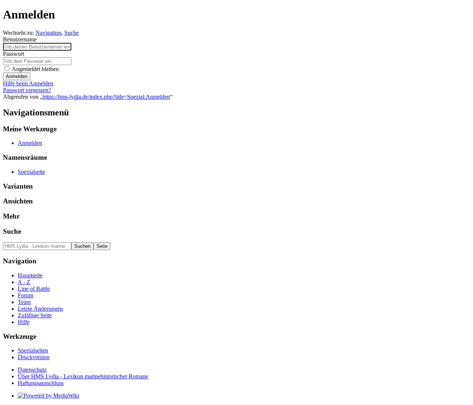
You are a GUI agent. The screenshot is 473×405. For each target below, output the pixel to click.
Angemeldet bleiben (35, 69)
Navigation (48, 33)
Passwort (13, 54)
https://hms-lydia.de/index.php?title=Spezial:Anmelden (106, 97)
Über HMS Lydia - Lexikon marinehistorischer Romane (83, 376)
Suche (71, 33)
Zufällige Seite (35, 315)
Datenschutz (32, 370)
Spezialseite (31, 172)
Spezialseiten (33, 350)
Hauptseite (30, 275)
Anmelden (16, 76)
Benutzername (20, 39)
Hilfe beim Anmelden (28, 83)
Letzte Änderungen (40, 309)
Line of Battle (34, 289)
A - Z (24, 282)
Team (24, 302)
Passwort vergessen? (27, 90)
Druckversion (34, 357)
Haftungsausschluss (41, 383)
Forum (25, 295)
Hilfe (24, 322)
